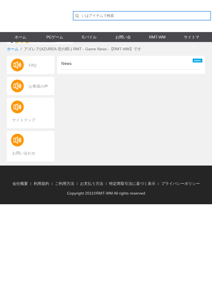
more (197, 60)
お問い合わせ (123, 38)
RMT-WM (157, 37)
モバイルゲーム (89, 38)
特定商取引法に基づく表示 (132, 183)
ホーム (20, 37)
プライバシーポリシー (180, 183)
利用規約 (41, 183)
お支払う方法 (91, 183)
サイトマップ (191, 38)
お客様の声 (38, 86)
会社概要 (20, 183)
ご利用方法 (64, 183)
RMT (100, 193)
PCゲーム (54, 37)
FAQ (32, 65)
